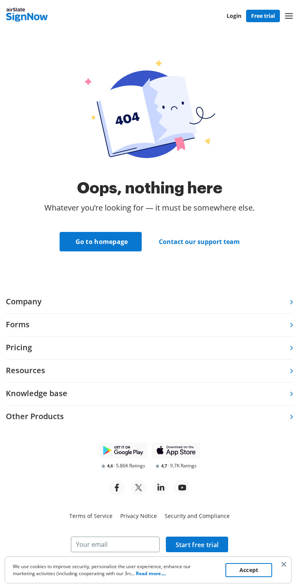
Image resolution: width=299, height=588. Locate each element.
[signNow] (27, 16)
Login (234, 15)
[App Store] (176, 450)
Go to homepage (102, 241)
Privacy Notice (138, 516)
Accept (249, 570)
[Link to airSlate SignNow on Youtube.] (182, 487)
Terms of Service (91, 516)
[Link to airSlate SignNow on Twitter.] (138, 487)
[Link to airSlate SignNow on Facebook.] (117, 487)
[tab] (149, 302)
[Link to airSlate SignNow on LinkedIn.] (160, 487)
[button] (289, 16)
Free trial (263, 15)
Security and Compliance (197, 516)
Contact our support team (199, 241)
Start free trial (197, 545)
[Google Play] (123, 450)
